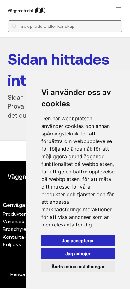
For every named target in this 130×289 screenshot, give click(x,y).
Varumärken (16, 221)
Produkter (14, 214)
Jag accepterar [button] (78, 240)
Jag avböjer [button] (78, 253)
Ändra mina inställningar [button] (78, 266)
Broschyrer (15, 229)
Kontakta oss (18, 237)
